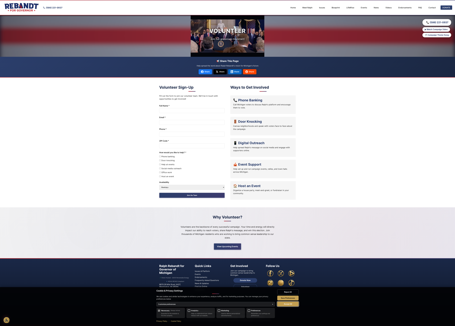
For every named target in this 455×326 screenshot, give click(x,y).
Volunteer (245, 287)
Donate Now (245, 280)
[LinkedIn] (281, 283)
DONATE (446, 7)
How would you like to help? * (172, 152)
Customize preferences (215, 304)
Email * (162, 117)
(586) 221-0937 (54, 7)
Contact (432, 7)
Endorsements (405, 7)
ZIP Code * (164, 141)
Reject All (288, 292)
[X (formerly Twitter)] (281, 273)
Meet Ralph (307, 7)
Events (364, 7)
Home (293, 7)
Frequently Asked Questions (207, 280)
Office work (166, 172)
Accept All (288, 304)
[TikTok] (291, 283)
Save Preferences (288, 298)
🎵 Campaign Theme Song (437, 35)
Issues (322, 7)
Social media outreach (171, 168)
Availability (164, 182)
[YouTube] (291, 273)
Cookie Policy (176, 321)
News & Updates (202, 283)
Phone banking (168, 156)
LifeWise (350, 7)
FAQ (420, 7)
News (376, 7)
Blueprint (336, 7)
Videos (388, 7)
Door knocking (168, 160)
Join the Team (192, 195)
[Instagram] (270, 283)
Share (207, 72)
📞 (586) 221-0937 (437, 22)
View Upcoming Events (227, 246)
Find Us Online (201, 286)
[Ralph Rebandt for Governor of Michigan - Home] (21, 7)
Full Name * (164, 106)
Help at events (167, 164)
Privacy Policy (161, 321)
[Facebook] (270, 273)
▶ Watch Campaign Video (436, 29)
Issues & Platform (202, 271)
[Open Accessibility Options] (6, 320)
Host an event (167, 176)
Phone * (163, 129)
